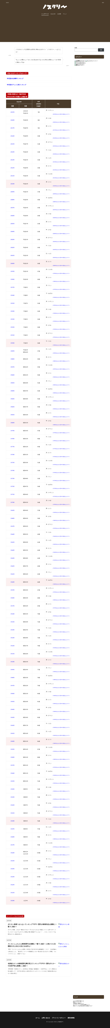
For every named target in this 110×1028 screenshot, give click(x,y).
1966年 (13, 534)
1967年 (13, 526)
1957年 (13, 606)
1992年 (13, 327)
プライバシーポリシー (59, 1018)
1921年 (13, 892)
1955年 (13, 622)
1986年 (13, 375)
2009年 (13, 191)
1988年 (13, 359)
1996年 (13, 295)
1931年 (13, 813)
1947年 (13, 685)
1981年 (13, 414)
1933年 (13, 797)
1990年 (13, 343)
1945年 (13, 701)
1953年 (13, 637)
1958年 (13, 598)
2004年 (13, 231)
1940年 (13, 741)
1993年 (13, 319)
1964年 (13, 550)
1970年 (13, 502)
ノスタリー (60, 1021)
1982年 (13, 407)
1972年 (13, 486)
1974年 (13, 470)
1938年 (13, 757)
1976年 (13, 454)
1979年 (13, 430)
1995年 (13, 303)
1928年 (13, 837)
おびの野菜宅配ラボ (78, 1001)
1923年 (13, 876)
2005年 (13, 223)
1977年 (13, 446)
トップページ (45, 14)
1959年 (13, 590)
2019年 (13, 112)
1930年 (13, 821)
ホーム (38, 1018)
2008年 (13, 199)
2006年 (13, 215)
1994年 (13, 311)
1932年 (13, 805)
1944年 (13, 709)
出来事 (59, 14)
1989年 (13, 351)
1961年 (13, 574)
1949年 (13, 669)
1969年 (13, 510)
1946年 (13, 693)
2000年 (13, 263)
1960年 (13, 582)
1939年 (13, 749)
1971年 (13, 494)
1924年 (13, 868)
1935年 (13, 781)
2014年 (13, 152)
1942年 (13, 725)
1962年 (13, 566)
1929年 (13, 829)
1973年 (13, 478)
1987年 (13, 367)
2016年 (13, 136)
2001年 (13, 255)
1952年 (13, 645)
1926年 (13, 852)
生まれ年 (53, 14)
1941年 (13, 733)
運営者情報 (71, 1018)
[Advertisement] (55, 30)
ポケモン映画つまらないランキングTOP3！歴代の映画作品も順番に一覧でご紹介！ (32, 925)
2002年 (13, 247)
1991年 (13, 335)
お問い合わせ (46, 1018)
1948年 (13, 677)
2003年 (13, 239)
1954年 (13, 630)
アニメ (65, 14)
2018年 (13, 120)
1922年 (13, 884)
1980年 (13, 422)
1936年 (13, 773)
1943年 (13, 717)
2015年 (13, 144)
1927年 (13, 845)
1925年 (13, 860)
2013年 (13, 160)
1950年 (13, 661)
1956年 (13, 614)
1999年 (13, 271)
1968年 (13, 518)
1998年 (13, 279)
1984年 (13, 391)
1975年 (13, 462)
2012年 (13, 168)
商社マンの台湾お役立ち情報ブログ (82, 1006)
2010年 (13, 183)
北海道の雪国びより (78, 1003)
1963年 (13, 558)
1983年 (13, 399)
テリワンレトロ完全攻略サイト (81, 1004)
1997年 (13, 287)
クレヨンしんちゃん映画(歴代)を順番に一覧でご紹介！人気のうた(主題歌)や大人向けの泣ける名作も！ (32, 945)
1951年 (13, 653)
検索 (76, 47)
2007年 (13, 207)
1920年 (13, 900)
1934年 (13, 789)
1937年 (13, 765)
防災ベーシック (77, 1002)
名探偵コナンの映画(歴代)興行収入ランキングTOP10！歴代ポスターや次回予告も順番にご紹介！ (32, 964)
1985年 (13, 383)
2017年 (13, 128)
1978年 (13, 438)
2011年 (13, 175)
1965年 (13, 542)
